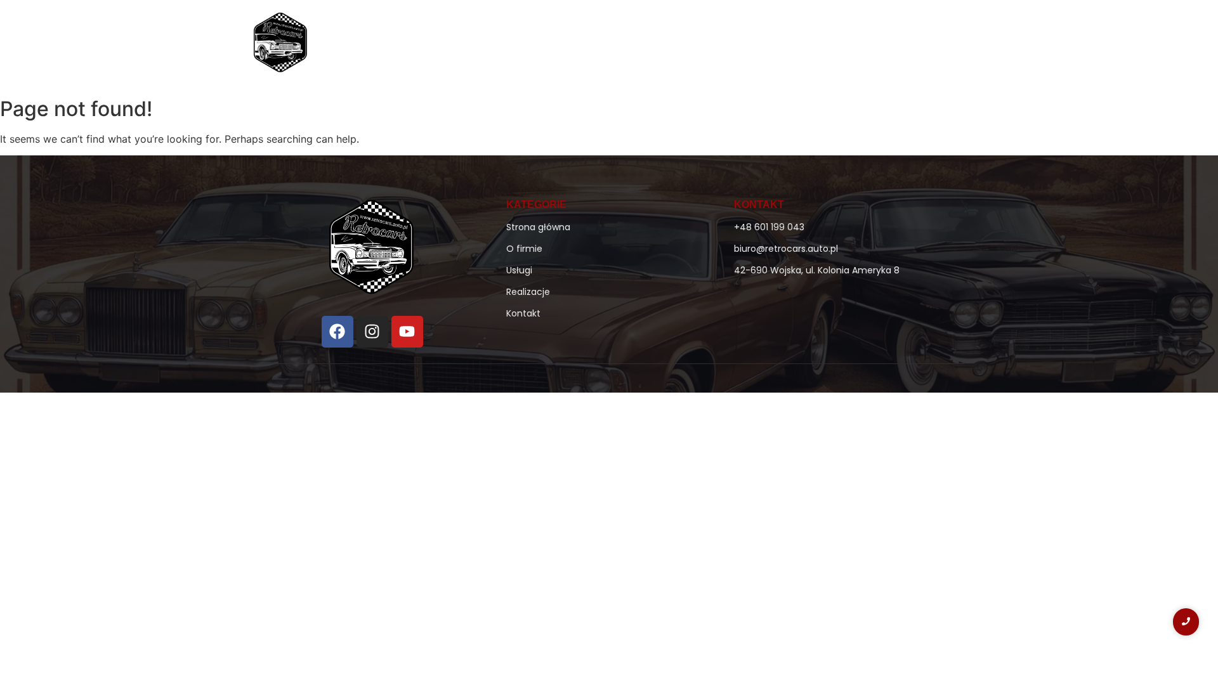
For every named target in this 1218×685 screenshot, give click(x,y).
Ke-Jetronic (692, 45)
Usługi (755, 45)
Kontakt (879, 45)
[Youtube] (407, 332)
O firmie (624, 45)
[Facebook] (337, 332)
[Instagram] (372, 332)
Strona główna (549, 45)
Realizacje (815, 45)
